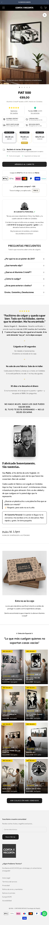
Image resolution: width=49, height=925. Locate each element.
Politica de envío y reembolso (12, 889)
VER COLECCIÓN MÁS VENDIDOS (24, 800)
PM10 (36, 191)
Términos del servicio (9, 882)
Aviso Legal (6, 878)
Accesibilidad (7, 901)
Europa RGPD (7, 897)
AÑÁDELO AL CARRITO (24, 164)
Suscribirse (10, 837)
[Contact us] (44, 913)
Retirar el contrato (8, 893)
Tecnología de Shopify (33, 908)
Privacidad (6, 885)
